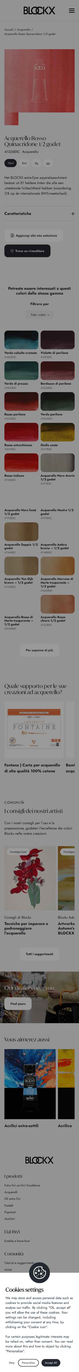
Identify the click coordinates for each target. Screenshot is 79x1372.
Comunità (13, 1254)
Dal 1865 (12, 1232)
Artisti (8, 1269)
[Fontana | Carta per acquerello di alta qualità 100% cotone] (34, 730)
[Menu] (72, 10)
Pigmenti (10, 1212)
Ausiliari (9, 1218)
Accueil (8, 29)
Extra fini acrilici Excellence (22, 1185)
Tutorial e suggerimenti (19, 1263)
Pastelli (8, 1205)
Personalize (28, 1363)
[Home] (39, 1160)
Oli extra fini (12, 1198)
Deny (11, 1363)
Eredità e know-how (17, 1241)
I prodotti (13, 1176)
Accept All (51, 1363)
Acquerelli (11, 1192)
